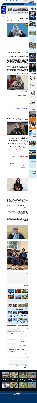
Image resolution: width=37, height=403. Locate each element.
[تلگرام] (23, 325)
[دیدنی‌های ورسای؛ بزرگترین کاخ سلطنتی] (24, 297)
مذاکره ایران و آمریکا (33, 8)
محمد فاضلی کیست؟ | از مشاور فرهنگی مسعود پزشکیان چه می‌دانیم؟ (18, 108)
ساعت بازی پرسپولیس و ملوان (33, 59)
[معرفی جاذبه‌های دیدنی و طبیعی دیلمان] (24, 291)
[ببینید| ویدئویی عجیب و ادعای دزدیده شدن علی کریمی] (32, 123)
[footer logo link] (18, 393)
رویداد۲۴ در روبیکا (4, 15)
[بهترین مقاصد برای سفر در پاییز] (18, 291)
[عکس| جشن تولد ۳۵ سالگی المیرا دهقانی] (10, 305)
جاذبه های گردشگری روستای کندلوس (11, 300)
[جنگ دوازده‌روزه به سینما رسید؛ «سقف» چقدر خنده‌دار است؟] (20, 319)
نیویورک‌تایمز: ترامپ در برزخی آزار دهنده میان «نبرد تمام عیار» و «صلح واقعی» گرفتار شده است (32, 85)
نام (27, 357)
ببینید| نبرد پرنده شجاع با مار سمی (14, 389)
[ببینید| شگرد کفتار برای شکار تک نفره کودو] (6, 385)
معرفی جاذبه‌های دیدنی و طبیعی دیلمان (25, 294)
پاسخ (8, 333)
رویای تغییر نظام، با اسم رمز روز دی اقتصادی (33, 17)
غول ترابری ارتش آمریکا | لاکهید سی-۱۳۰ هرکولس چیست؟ (25, 322)
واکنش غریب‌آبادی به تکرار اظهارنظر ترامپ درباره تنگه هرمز (32, 162)
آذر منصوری (25, 285)
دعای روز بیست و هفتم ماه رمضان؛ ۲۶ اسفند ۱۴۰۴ (33, 177)
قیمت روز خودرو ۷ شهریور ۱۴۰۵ (15, 12)
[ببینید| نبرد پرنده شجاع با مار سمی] (14, 385)
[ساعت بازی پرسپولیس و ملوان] (32, 56)
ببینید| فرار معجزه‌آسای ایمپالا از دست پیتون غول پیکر (23, 389)
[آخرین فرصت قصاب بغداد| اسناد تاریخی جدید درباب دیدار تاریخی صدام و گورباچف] (32, 114)
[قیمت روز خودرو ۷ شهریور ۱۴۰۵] (15, 9)
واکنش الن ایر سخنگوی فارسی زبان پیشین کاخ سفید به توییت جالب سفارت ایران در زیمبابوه (32, 99)
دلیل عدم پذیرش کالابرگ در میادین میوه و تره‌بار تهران (32, 93)
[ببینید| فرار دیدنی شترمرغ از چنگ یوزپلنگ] (6, 375)
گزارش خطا (26, 327)
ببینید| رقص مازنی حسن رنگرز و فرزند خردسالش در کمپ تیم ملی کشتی (32, 79)
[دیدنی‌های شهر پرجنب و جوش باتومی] (11, 291)
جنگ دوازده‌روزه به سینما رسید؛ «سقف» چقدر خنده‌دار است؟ (21, 322)
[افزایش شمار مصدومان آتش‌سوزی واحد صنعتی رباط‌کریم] (32, 143)
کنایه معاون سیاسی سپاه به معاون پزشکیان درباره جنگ (32, 96)
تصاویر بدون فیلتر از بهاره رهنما (21, 315)
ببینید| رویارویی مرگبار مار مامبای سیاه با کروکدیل (32, 389)
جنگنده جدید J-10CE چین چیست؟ (15, 322)
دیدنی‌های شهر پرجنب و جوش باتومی (11, 294)
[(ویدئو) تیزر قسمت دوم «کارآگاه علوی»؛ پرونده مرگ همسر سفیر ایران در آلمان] (15, 305)
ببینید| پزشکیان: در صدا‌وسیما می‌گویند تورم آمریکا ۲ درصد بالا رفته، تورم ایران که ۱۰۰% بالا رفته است (32, 90)
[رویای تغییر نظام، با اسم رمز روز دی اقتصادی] (32, 14)
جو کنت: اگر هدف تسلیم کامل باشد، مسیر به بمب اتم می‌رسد (20, 13)
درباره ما (14, 0)
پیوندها (13, 0)
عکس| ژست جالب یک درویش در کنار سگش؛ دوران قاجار (32, 104)
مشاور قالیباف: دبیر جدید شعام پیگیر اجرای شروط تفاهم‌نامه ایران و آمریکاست (32, 165)
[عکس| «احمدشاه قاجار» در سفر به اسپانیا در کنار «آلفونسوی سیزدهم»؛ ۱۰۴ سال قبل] (20, 305)
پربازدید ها (33, 73)
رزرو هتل (4, 14)
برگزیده (26, 14)
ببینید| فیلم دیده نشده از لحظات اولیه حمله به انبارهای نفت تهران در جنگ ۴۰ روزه (32, 107)
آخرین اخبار (35, 73)
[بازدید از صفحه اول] (27, 328)
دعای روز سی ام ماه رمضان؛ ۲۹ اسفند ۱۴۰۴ (33, 172)
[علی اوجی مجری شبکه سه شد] (10, 319)
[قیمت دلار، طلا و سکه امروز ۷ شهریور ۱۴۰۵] (10, 9)
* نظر (27, 360)
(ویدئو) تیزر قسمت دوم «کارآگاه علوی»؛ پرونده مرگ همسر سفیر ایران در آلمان (15, 309)
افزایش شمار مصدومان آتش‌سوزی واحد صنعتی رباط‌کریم (33, 146)
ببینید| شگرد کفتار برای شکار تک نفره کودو (5, 389)
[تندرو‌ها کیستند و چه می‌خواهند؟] (32, 153)
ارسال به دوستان (21, 328)
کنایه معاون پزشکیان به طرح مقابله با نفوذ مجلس (32, 167)
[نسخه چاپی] (18, 328)
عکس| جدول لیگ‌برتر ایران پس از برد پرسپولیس (32, 102)
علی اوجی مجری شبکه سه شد (10, 322)
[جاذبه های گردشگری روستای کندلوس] (11, 297)
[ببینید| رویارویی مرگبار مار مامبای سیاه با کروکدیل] (31, 385)
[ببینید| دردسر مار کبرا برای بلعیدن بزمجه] (14, 375)
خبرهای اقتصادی (3, 16)
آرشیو (11, 0)
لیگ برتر (34, 53)
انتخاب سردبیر (33, 11)
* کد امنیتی (27, 365)
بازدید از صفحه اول (25, 328)
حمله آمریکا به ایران (33, 9)
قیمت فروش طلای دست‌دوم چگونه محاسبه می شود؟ (32, 82)
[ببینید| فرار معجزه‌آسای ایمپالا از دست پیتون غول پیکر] (23, 385)
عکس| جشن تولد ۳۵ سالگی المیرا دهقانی (10, 308)
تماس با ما (16, 0)
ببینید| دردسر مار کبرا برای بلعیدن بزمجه (15, 380)
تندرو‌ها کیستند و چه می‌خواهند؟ (34, 156)
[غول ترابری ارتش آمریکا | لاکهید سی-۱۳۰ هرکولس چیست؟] (25, 319)
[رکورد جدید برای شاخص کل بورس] (32, 24)
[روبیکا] (12, 325)
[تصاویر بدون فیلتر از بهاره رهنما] (20, 312)
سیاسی (27, 14)
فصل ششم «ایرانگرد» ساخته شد (32, 87)
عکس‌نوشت (34, 111)
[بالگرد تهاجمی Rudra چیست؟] (25, 305)
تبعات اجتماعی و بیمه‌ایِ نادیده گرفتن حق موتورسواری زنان (26, 13)
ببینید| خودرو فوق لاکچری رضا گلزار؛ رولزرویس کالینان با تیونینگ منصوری (10, 316)
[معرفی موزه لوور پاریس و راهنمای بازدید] (18, 297)
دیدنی (35, 63)
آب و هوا (10, 0)
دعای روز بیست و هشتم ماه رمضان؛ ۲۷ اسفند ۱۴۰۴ (33, 175)
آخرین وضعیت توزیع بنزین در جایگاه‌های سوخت (32, 109)
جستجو (21, 396)
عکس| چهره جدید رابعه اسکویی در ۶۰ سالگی (25, 315)
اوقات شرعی (8, 0)
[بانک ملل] (3, 9)
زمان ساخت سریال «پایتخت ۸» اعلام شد (32, 95)
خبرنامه (12, 396)
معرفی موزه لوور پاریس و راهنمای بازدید (18, 300)
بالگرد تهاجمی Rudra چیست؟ (26, 308)
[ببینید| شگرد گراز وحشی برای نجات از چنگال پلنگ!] (23, 375)
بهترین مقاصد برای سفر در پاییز (18, 293)
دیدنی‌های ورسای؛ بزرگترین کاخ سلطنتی (25, 300)
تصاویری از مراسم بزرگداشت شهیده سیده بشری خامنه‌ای (33, 71)
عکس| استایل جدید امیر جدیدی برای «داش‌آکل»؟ (32, 77)
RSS (8, 396)
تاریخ (34, 150)
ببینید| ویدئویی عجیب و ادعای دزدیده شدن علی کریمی (32, 75)
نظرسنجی (6, 0)
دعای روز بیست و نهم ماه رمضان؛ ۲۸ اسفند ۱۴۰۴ (33, 174)
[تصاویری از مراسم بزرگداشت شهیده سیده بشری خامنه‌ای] (32, 67)
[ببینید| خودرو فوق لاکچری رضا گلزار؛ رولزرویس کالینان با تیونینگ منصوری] (10, 312)
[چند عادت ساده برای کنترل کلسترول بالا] (32, 133)
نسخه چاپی (17, 328)
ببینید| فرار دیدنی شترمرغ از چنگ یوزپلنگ (6, 380)
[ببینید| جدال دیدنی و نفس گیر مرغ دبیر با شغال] (31, 375)
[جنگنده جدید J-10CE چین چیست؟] (15, 319)
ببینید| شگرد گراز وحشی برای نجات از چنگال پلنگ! (23, 380)
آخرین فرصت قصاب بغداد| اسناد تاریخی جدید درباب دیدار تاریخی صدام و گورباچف (33, 118)
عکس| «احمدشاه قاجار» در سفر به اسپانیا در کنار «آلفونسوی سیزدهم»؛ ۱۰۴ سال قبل (20, 309)
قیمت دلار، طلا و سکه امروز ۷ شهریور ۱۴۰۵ (10, 12)
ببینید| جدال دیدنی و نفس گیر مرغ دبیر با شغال (32, 380)
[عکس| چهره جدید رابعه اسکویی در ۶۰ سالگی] (25, 312)
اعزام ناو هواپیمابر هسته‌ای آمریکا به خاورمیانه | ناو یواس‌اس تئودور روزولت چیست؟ (15, 316)
